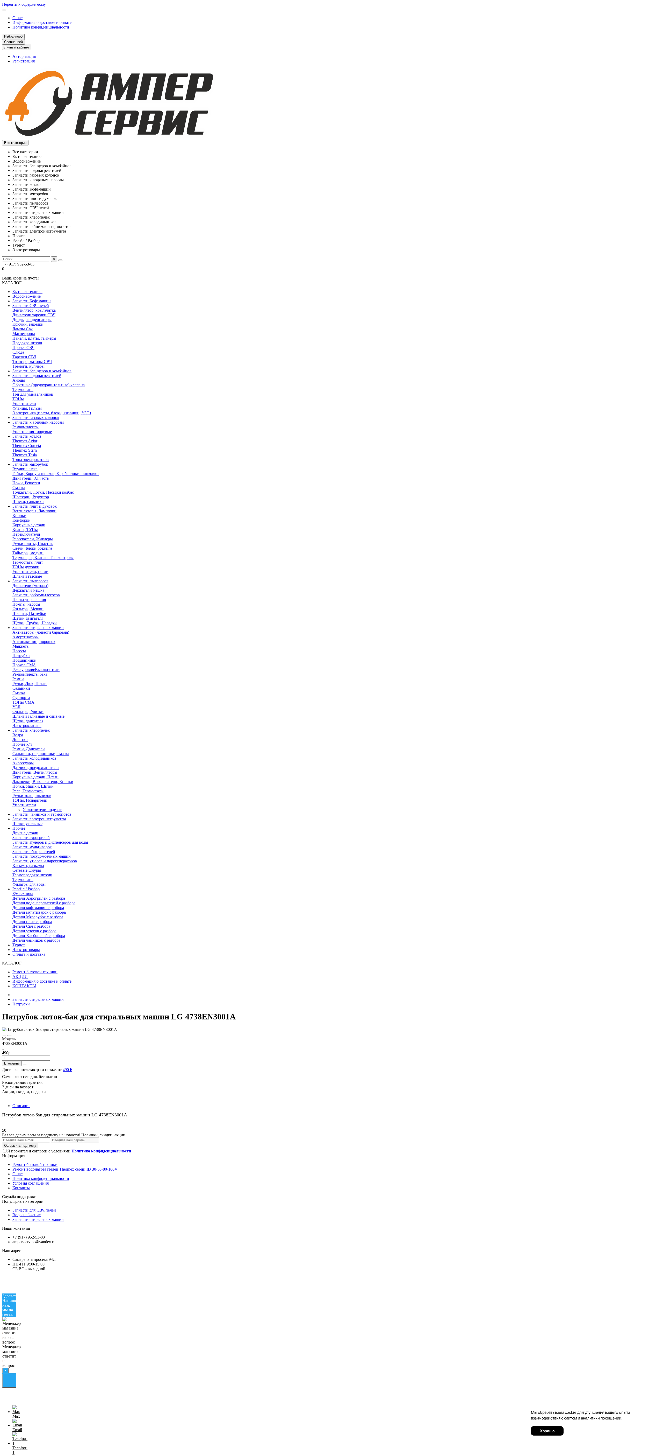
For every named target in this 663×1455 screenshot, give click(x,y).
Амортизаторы (25, 637)
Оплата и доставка (28, 954)
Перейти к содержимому (24, 4)
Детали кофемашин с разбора (38, 907)
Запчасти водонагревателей (36, 375)
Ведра (17, 735)
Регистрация (23, 61)
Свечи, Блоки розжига (32, 548)
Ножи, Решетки (26, 483)
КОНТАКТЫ (24, 986)
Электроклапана (26, 725)
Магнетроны (23, 333)
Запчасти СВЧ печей (30, 305)
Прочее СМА (24, 665)
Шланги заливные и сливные (38, 716)
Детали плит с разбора (32, 921)
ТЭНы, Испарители (29, 800)
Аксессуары (23, 763)
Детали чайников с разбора (36, 940)
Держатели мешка (28, 590)
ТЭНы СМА (23, 702)
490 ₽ (67, 1069)
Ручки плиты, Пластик (32, 543)
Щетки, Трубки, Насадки (34, 623)
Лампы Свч (22, 329)
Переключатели (26, 534)
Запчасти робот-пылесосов (36, 595)
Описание (21, 1105)
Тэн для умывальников (32, 394)
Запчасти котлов (26, 436)
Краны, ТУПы (25, 529)
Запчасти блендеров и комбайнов (41, 371)
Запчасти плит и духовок (34, 506)
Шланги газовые (27, 576)
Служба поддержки (19, 1196)
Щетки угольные (27, 823)
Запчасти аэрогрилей (31, 837)
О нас (17, 18)
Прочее (18, 828)
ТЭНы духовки (25, 567)
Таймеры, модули (28, 553)
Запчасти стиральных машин (38, 627)
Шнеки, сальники (28, 501)
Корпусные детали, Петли (35, 777)
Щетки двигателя (27, 618)
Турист (18, 945)
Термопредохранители (32, 875)
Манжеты (21, 646)
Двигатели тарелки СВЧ (33, 315)
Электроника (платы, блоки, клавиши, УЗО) (51, 413)
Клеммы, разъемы (28, 865)
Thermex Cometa (26, 445)
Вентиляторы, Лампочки (34, 511)
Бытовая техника (27, 291)
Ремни (18, 679)
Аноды (18, 380)
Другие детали (25, 833)
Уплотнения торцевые (32, 431)
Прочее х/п (22, 744)
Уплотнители (24, 403)
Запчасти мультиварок (32, 847)
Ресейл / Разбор (26, 889)
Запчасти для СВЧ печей (34, 1210)
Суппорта (21, 697)
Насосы (19, 651)
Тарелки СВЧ (24, 357)
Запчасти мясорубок (30, 464)
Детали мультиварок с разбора (39, 912)
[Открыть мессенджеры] (9, 1381)
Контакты (21, 1188)
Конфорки (21, 520)
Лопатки (20, 739)
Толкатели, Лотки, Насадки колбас (43, 492)
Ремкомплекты (25, 427)
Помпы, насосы (26, 604)
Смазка (18, 487)
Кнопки (19, 515)
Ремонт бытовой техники (34, 972)
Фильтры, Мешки (28, 609)
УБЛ (16, 707)
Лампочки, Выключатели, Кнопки (42, 781)
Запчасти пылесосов (30, 581)
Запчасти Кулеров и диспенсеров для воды (50, 842)
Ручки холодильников (31, 795)
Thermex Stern (24, 450)
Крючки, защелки (28, 324)
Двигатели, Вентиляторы (34, 772)
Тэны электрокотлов (30, 459)
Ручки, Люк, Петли (29, 683)
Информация (13, 1155)
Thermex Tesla (24, 455)
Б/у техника (22, 893)
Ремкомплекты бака (29, 674)
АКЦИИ (20, 976)
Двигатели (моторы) (30, 585)
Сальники (21, 688)
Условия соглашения (30, 1183)
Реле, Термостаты (28, 791)
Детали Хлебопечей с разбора (38, 935)
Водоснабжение (26, 296)
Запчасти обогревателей (33, 851)
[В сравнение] (9, 1035)
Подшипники (24, 660)
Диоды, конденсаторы (32, 319)
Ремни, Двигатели (28, 749)
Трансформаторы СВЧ (32, 361)
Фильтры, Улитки (28, 711)
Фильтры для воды (29, 884)
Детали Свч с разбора (31, 926)
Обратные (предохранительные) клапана (48, 385)
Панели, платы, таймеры (34, 338)
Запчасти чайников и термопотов (41, 814)
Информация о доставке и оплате (41, 22)
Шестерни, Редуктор (30, 497)
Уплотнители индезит (42, 809)
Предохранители (27, 343)
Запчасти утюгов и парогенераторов (44, 861)
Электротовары (26, 949)
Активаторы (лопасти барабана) (40, 632)
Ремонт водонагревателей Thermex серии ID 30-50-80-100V (65, 1169)
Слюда (18, 352)
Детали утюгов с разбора (34, 931)
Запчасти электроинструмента (39, 819)
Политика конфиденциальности (40, 27)
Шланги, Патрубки (29, 613)
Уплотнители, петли (30, 571)
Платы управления (29, 599)
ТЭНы (18, 399)
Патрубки (21, 655)
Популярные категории (23, 1201)
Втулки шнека (25, 469)
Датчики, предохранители (35, 767)
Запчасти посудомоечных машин (41, 856)
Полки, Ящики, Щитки (33, 786)
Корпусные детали (28, 525)
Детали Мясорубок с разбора (37, 917)
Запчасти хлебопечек (31, 730)
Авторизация (24, 56)
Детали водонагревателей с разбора (43, 903)
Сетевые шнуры (26, 870)
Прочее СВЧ (23, 347)
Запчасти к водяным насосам (38, 422)
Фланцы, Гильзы (27, 408)
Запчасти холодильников (34, 758)
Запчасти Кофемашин (31, 301)
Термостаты (22, 389)
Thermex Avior (24, 441)
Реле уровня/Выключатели (36, 669)
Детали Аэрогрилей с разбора (38, 898)
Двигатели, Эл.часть (30, 478)
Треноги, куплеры (28, 366)
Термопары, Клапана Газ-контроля (43, 557)
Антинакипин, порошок (33, 641)
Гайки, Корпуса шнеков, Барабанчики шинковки (55, 473)
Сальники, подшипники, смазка (40, 753)
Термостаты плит (27, 562)
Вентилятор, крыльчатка (34, 310)
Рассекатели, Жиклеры (32, 539)
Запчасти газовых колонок (35, 417)
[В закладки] (4, 1035)
